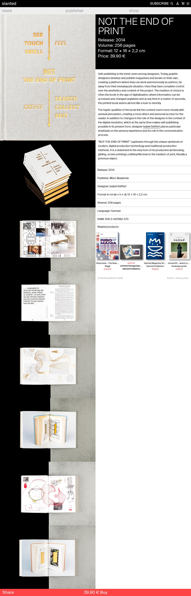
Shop (134, 10)
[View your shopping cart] (183, 3)
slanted (9, 3)
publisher (75, 10)
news (7, 10)
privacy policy (182, 278)
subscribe (159, 3)
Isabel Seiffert (151, 126)
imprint (170, 278)
